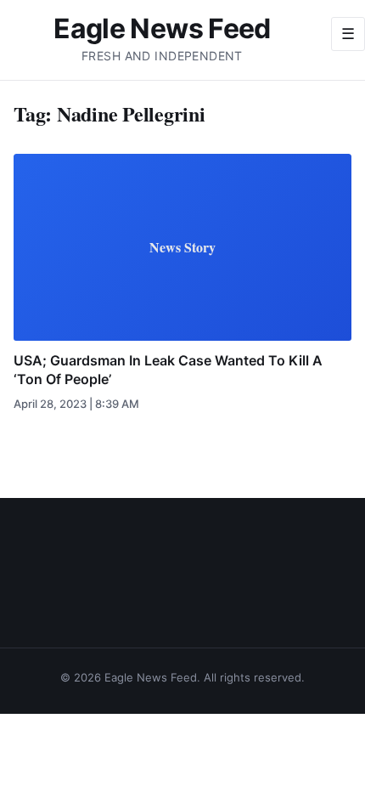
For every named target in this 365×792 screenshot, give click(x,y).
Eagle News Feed (161, 28)
